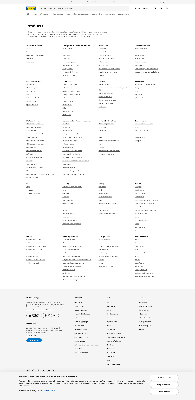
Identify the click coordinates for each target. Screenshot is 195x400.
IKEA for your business (114, 333)
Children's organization (33, 127)
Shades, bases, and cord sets (72, 137)
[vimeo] (43, 370)
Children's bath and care (34, 151)
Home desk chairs (104, 52)
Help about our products (82, 318)
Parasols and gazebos (33, 253)
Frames (137, 217)
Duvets (101, 134)
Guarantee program (81, 333)
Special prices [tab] (97, 14)
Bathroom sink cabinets (70, 84)
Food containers (67, 217)
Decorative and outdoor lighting (73, 174)
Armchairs (29, 59)
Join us (109, 310)
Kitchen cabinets (104, 84)
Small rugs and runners (33, 193)
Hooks (64, 253)
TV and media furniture (70, 72)
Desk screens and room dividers (109, 69)
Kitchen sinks (66, 115)
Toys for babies (31, 164)
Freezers (137, 260)
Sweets (101, 263)
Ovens (137, 239)
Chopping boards (68, 214)
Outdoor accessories (33, 263)
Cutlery (101, 200)
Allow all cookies (164, 378)
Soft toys (29, 154)
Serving (101, 190)
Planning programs (145, 322)
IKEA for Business (79, 2)
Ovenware (65, 193)
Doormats (29, 190)
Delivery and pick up (145, 306)
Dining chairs (139, 88)
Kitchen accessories (69, 207)
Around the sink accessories (71, 91)
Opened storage (140, 59)
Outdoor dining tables (33, 239)
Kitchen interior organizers (107, 100)
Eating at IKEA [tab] (123, 14)
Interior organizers (141, 52)
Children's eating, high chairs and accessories (41, 174)
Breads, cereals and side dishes (109, 246)
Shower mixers (67, 105)
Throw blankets (140, 137)
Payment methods (80, 310)
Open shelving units (68, 62)
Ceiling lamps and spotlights (71, 134)
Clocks (137, 224)
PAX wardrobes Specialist (147, 318)
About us (110, 302)
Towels (101, 144)
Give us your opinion (81, 353)
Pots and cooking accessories (72, 187)
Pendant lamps (67, 130)
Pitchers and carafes (105, 197)
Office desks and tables (106, 59)
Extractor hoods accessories (144, 273)
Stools (137, 91)
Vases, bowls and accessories (144, 203)
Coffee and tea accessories (108, 214)
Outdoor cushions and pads (35, 260)
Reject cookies (164, 392)
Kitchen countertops (105, 97)
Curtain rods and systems (143, 130)
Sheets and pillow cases (106, 124)
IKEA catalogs (111, 318)
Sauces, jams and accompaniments (110, 243)
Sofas (28, 48)
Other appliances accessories (144, 276)
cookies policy (49, 391)
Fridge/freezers (140, 263)
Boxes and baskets (68, 239)
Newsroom (110, 349)
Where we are (111, 306)
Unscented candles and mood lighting (147, 200)
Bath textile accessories (106, 154)
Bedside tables (139, 65)
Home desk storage (105, 55)
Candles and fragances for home (145, 210)
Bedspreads (102, 130)
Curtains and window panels (144, 124)
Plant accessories (140, 193)
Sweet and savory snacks (107, 266)
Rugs (28, 187)
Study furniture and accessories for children (40, 171)
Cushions (138, 134)
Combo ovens (139, 246)
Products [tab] (33, 14)
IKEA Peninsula (111, 353)
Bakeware (65, 197)
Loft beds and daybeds (34, 98)
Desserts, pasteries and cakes (108, 256)
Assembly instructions (81, 337)
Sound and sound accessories (72, 157)
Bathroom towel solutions (71, 94)
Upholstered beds (32, 105)
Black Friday (110, 357)
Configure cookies (163, 385)
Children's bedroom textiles (35, 141)
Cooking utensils (67, 203)
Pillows (101, 137)
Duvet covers (103, 127)
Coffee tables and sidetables (35, 55)
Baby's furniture (31, 130)
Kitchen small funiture (106, 103)
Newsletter (110, 345)
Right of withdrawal (80, 329)
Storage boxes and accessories (72, 246)
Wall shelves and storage (70, 65)
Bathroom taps (67, 101)
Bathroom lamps (68, 144)
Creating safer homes (114, 341)
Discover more (31, 336)
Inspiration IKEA (112, 322)
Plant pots (138, 187)
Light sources (66, 164)
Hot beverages (103, 253)
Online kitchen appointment (103, 2)
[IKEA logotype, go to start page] (31, 8)
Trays (100, 207)
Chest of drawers (140, 62)
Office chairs (103, 62)
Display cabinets (67, 69)
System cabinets (67, 48)
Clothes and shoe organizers (71, 256)
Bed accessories (31, 101)
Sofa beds (29, 52)
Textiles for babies (32, 137)
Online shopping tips (81, 322)
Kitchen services (144, 310)
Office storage (103, 65)
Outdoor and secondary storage (37, 246)
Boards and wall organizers (71, 249)
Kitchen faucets (67, 111)
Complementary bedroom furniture (146, 69)
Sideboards (66, 55)
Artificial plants (139, 190)
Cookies (101, 260)
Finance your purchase (146, 326)
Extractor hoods (140, 253)
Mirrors (137, 230)
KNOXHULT (102, 107)
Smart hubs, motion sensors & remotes (75, 161)
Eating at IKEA (89, 2)
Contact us (78, 302)
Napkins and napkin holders (108, 203)
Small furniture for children (35, 167)
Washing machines (141, 270)
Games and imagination (34, 157)
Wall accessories (140, 227)
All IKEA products (112, 314)
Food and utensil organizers (71, 224)
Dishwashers (139, 266)
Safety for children (32, 178)
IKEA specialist (143, 314)
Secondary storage (68, 75)
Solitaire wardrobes (141, 55)
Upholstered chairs (141, 98)
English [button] (164, 2)
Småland (141, 329)
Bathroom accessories (69, 98)
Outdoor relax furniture (34, 243)
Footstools (30, 62)
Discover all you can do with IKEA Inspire (39, 310)
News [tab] (68, 14)
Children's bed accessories (35, 144)
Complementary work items (108, 72)
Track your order (79, 306)
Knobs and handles (68, 270)
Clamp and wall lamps (69, 141)
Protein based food (105, 239)
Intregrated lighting (68, 167)
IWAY (108, 360)
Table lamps (66, 127)
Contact (132, 2)
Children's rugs (31, 147)
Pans (64, 190)
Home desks (103, 48)
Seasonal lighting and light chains (73, 171)
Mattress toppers (32, 88)
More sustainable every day (116, 337)
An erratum (78, 349)
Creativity (29, 161)
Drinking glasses (104, 193)
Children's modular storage (35, 124)
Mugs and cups (103, 210)
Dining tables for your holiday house (146, 84)
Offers (109, 326)
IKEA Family (69, 2)
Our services (143, 302)
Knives (64, 210)
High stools (138, 94)
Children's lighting (68, 147)
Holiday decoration (141, 214)
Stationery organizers (69, 243)
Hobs (136, 249)
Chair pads (138, 141)
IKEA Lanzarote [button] (34, 2)
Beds (28, 94)
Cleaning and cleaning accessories (73, 280)
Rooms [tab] (45, 14)
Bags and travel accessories (71, 266)
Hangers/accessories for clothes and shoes (76, 260)
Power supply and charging (71, 154)
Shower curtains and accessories (109, 151)
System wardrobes (141, 48)
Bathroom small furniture (70, 88)
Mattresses (30, 84)
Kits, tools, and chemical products (73, 276)
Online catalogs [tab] (57, 14)
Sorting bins (66, 273)
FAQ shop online (79, 326)
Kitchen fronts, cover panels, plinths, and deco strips (114, 89)
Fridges (137, 256)
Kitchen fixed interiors (106, 93)
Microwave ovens (140, 243)
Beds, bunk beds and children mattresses (40, 134)
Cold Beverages (104, 249)
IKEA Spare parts (80, 341)
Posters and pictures (141, 220)
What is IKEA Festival (113, 364)
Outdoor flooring (32, 256)
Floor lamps (66, 124)
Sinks (64, 108)
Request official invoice (82, 314)
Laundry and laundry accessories (73, 263)
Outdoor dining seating (34, 249)
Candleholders (139, 197)
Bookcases (66, 59)
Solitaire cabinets (68, 52)
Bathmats (102, 147)
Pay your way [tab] (110, 14)
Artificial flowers (140, 207)
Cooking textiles (67, 200)
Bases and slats (31, 91)
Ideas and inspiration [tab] (81, 14)
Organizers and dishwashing (71, 220)
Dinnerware (102, 187)
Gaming (101, 75)
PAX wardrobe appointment (121, 2)
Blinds (137, 127)
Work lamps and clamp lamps (72, 151)
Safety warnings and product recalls (86, 345)
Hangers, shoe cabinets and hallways (147, 72)
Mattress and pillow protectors (109, 141)
